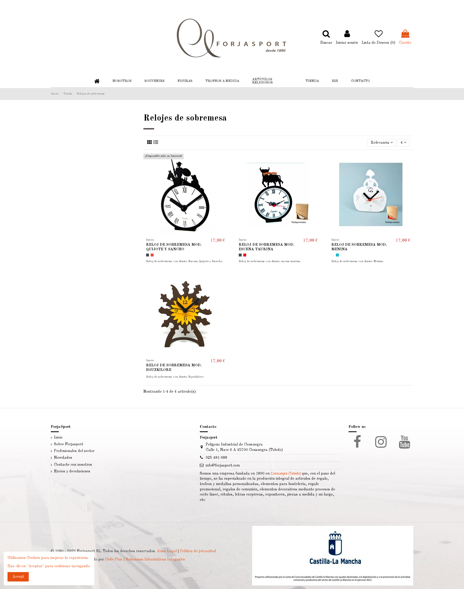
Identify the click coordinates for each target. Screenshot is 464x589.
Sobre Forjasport (68, 444)
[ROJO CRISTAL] (244, 255)
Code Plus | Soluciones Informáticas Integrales (145, 559)
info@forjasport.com (223, 465)
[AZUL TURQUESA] (337, 255)
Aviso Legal (167, 551)
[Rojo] (152, 255)
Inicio (58, 437)
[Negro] (147, 255)
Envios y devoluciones (72, 471)
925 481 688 (216, 458)
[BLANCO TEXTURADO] (332, 255)
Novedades (63, 458)
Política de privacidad (198, 551)
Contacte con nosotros (73, 465)
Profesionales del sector (74, 451)
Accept (18, 577)
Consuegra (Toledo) (286, 473)
